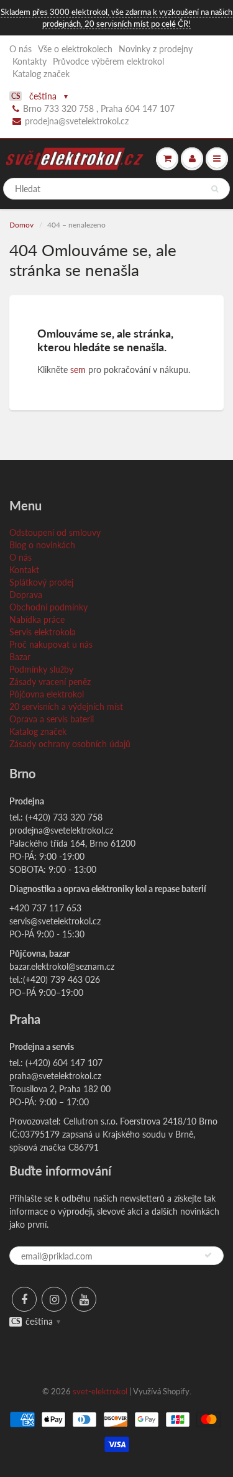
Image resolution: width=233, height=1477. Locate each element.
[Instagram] (54, 1299)
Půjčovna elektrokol (46, 694)
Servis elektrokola (42, 632)
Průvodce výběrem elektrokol (108, 61)
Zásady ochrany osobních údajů (69, 743)
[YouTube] (83, 1299)
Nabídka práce (37, 619)
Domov (21, 224)
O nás (20, 49)
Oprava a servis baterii (51, 719)
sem (78, 369)
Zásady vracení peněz (50, 681)
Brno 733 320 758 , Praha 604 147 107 (99, 108)
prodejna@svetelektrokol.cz (77, 121)
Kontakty (29, 61)
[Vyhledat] (215, 189)
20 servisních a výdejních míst (66, 706)
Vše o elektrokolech (75, 49)
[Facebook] (24, 1299)
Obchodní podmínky (48, 607)
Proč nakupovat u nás (51, 644)
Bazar (19, 656)
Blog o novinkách (42, 545)
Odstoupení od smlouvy (55, 532)
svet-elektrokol (100, 1391)
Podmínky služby (41, 669)
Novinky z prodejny (156, 49)
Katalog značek (41, 73)
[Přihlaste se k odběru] (208, 1255)
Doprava (25, 594)
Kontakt (24, 569)
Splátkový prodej (41, 582)
